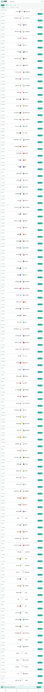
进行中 (7, 7)
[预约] (36, 20)
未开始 (12, 7)
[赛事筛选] (18, 5)
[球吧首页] (4, 1)
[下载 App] (42, 1)
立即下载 (38, 687)
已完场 (16, 7)
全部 (3, 7)
